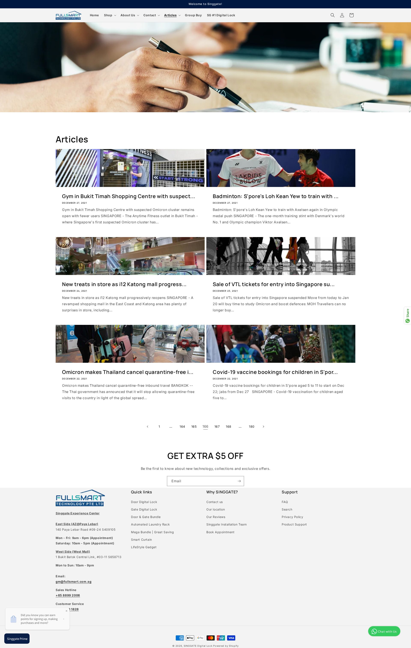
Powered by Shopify (226, 645)
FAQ (285, 502)
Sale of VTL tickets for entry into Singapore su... (274, 284)
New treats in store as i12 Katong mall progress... (124, 284)
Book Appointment (220, 532)
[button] (109, 15)
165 (194, 426)
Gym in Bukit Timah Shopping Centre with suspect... (128, 196)
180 (252, 426)
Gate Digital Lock (144, 509)
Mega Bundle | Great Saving (152, 532)
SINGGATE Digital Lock (198, 645)
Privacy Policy (292, 517)
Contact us (214, 502)
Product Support (294, 524)
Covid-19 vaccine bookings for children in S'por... (275, 372)
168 (228, 426)
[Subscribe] (239, 481)
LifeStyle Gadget (144, 547)
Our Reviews (215, 517)
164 (182, 426)
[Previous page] (147, 426)
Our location (215, 509)
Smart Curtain (141, 539)
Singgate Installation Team (226, 524)
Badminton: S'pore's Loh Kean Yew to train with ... (276, 196)
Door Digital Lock (144, 502)
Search (287, 509)
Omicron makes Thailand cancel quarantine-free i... (128, 372)
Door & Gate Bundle (146, 517)
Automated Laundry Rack (150, 524)
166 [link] (205, 426)
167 (217, 426)
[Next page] (263, 426)
